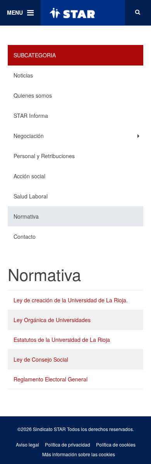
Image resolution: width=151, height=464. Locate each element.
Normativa (26, 216)
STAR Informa (31, 115)
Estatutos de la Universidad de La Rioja (62, 339)
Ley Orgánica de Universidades (52, 320)
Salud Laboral (31, 196)
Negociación (29, 136)
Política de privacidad (67, 444)
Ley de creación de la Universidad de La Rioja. (71, 300)
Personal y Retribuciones (44, 156)
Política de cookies (116, 444)
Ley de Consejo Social (41, 359)
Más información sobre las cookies (78, 454)
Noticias (23, 75)
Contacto (25, 236)
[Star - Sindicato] (72, 13)
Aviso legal (27, 444)
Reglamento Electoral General (51, 379)
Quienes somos (33, 95)
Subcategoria (35, 55)
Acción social (29, 176)
